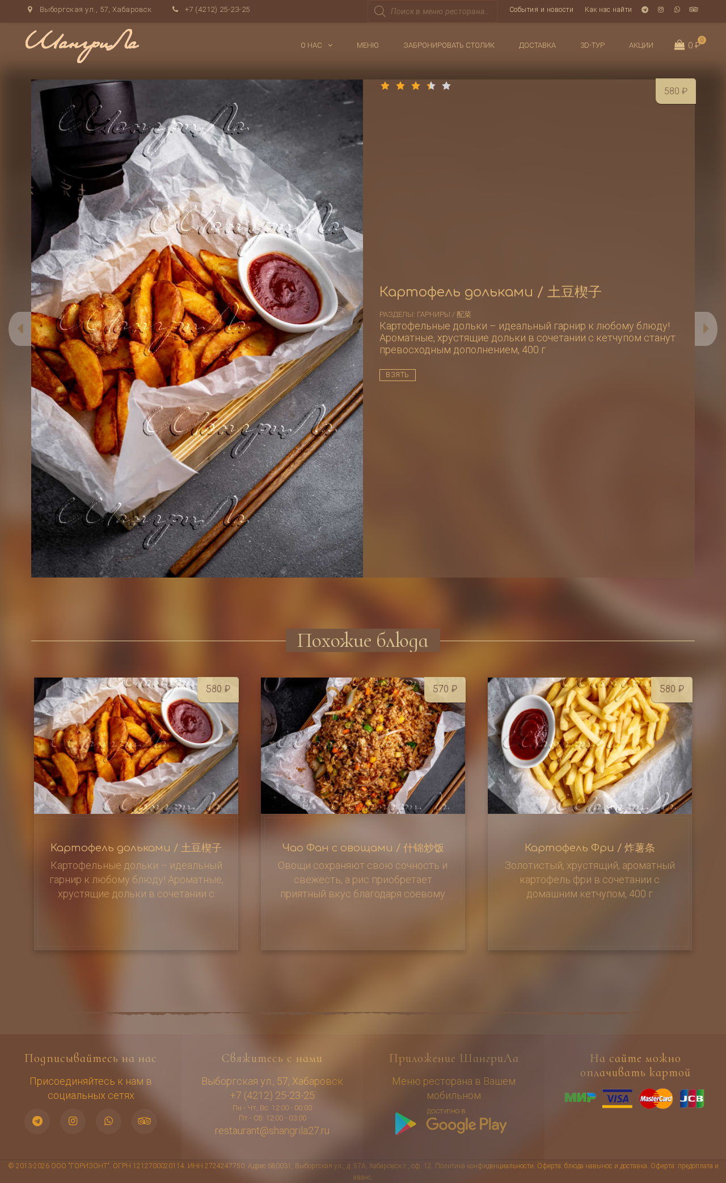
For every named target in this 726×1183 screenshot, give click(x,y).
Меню (368, 45)
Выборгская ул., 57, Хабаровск (94, 9)
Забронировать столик (449, 45)
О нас (311, 45)
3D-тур (592, 45)
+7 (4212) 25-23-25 (216, 9)
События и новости (541, 10)
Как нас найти (608, 10)
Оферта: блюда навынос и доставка (592, 1166)
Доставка (537, 45)
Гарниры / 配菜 (444, 314)
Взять (398, 375)
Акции (641, 45)
